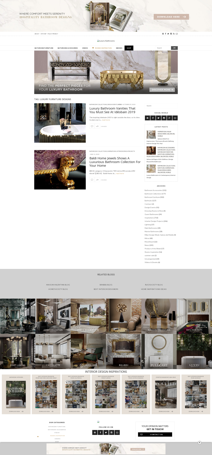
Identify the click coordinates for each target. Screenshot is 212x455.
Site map (43, 34)
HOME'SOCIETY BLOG (58, 289)
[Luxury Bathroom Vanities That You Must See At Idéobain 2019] (60, 123)
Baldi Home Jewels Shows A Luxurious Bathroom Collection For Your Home (115, 162)
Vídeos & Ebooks (151, 262)
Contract (148, 204)
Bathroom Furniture (44, 48)
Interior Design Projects (126, 151)
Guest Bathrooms (151, 214)
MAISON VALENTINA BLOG (58, 285)
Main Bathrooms (151, 228)
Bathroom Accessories (68, 48)
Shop (129, 48)
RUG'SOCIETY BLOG (154, 285)
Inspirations (111, 151)
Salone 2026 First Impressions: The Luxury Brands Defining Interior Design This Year (160, 141)
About (37, 34)
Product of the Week (153, 249)
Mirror (147, 238)
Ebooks (119, 48)
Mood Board (149, 242)
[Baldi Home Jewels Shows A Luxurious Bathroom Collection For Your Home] (60, 169)
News (120, 104)
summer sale (149, 255)
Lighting (148, 225)
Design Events (112, 104)
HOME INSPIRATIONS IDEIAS (154, 289)
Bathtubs (161, 154)
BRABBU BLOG (106, 285)
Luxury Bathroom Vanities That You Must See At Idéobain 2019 (112, 110)
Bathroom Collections (98, 104)
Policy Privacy (53, 34)
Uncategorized (150, 259)
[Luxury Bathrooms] (106, 41)
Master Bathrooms (152, 231)
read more (105, 120)
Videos (85, 48)
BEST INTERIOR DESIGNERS (106, 289)
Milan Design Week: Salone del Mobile (166, 134)
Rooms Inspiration (103, 48)
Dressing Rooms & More (154, 211)
